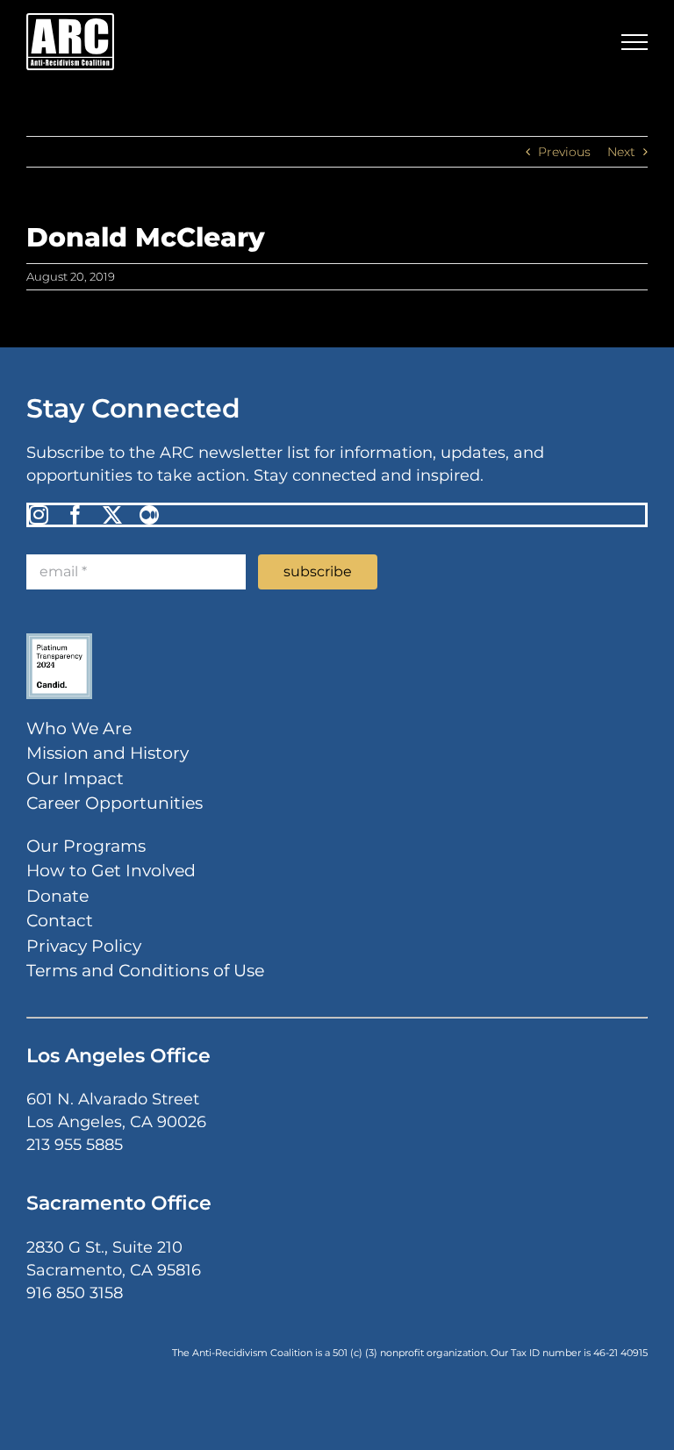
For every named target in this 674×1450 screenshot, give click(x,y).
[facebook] (75, 515)
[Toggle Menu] (634, 42)
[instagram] (38, 515)
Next (621, 152)
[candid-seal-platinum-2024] (59, 639)
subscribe (317, 571)
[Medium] (149, 515)
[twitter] (112, 515)
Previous (564, 152)
